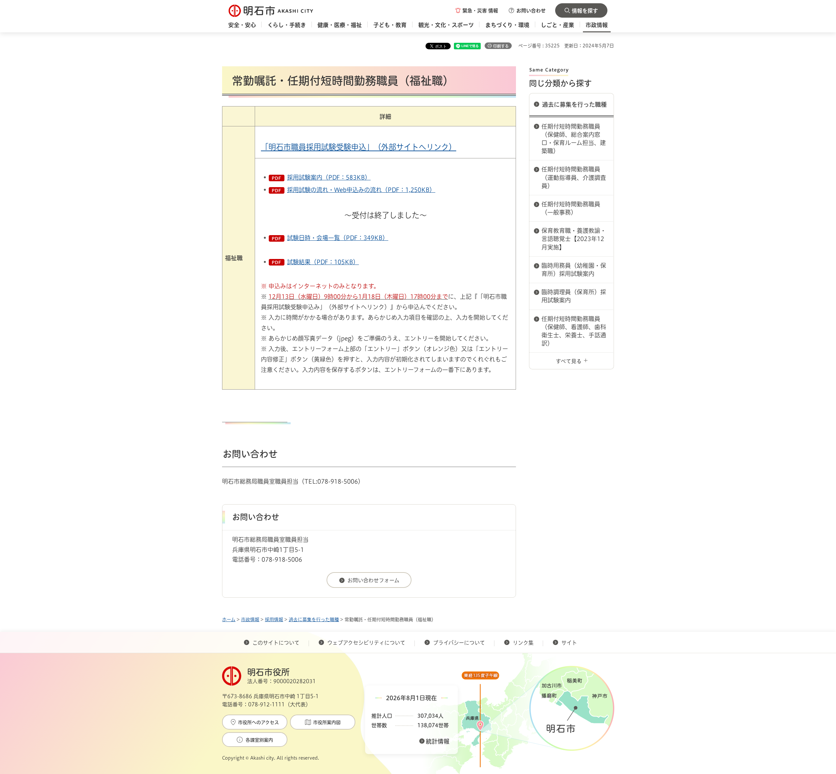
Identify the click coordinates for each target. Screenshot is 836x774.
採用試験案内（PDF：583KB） (329, 177)
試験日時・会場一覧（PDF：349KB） (337, 238)
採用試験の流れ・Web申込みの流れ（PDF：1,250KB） (361, 190)
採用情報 (274, 619)
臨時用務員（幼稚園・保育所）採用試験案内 (573, 270)
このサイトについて (275, 642)
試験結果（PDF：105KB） (323, 262)
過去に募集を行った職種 (574, 104)
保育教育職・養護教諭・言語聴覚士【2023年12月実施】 (573, 239)
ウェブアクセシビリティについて (366, 642)
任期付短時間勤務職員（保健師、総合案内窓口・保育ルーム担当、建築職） (573, 138)
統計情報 (437, 741)
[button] (477, 10)
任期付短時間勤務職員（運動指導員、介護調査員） (573, 177)
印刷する (501, 46)
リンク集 (523, 642)
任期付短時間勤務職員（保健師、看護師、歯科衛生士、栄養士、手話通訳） (573, 331)
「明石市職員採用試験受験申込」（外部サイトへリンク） (358, 147)
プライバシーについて (459, 642)
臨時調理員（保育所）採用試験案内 (573, 296)
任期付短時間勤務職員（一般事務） (570, 208)
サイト (569, 642)
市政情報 (250, 619)
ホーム (228, 619)
